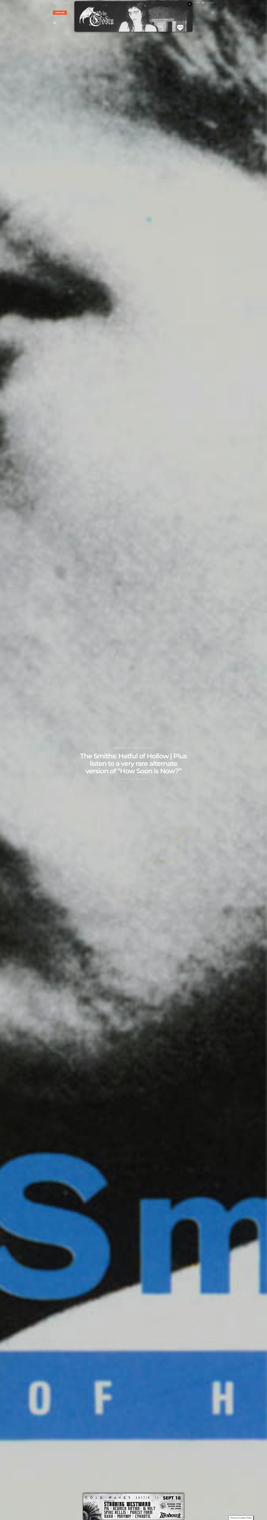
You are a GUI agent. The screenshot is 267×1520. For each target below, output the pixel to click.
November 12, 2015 (125, 779)
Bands (66, 3)
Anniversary (119, 748)
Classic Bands (147, 748)
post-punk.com (142, 779)
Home (55, 3)
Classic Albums (132, 748)
